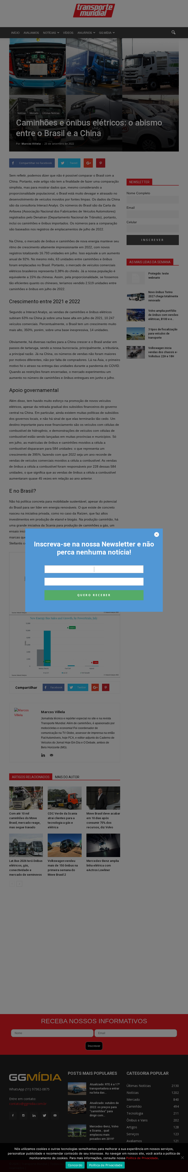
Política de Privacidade (142, 1158)
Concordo (75, 1165)
